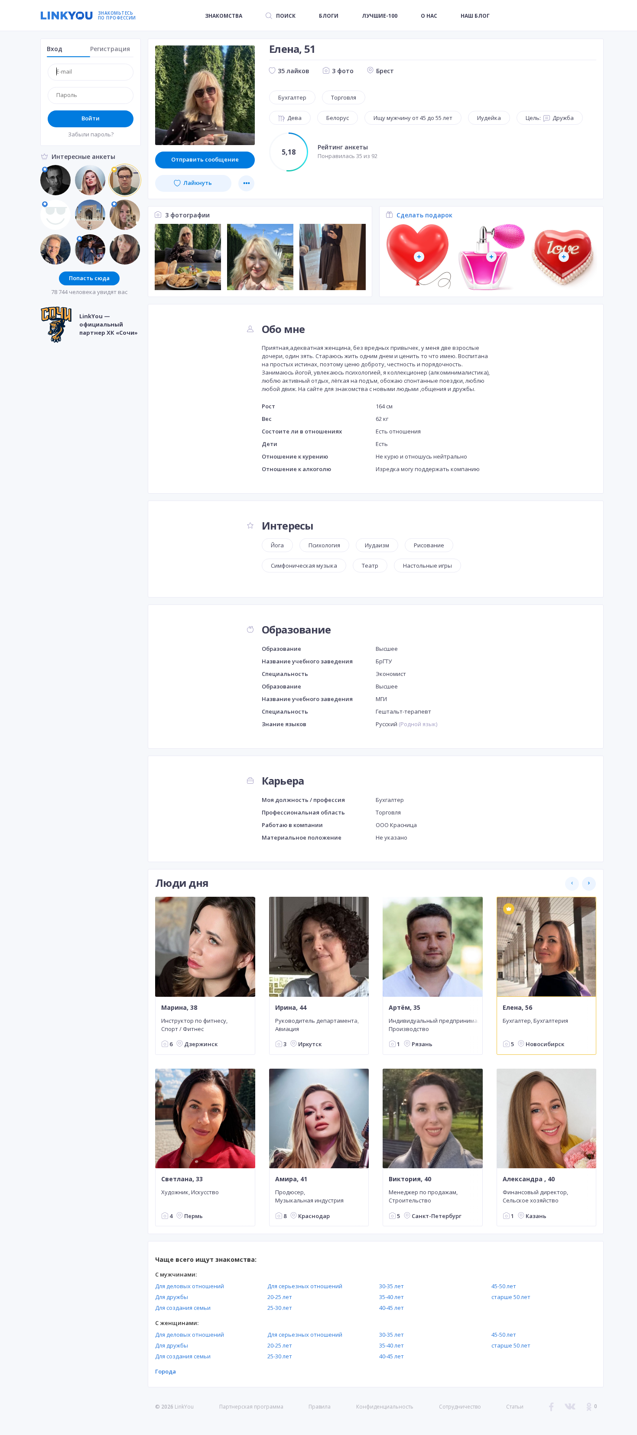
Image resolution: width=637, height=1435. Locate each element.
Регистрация (110, 49)
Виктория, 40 (410, 1179)
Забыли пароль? (91, 134)
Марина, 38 (179, 1007)
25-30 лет (279, 1308)
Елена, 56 (517, 1007)
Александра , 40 (529, 1179)
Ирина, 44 (290, 1007)
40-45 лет (391, 1308)
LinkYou (184, 1406)
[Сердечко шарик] (419, 257)
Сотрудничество (460, 1406)
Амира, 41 (291, 1179)
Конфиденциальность (384, 1406)
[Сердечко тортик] (564, 257)
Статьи (514, 1406)
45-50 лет (503, 1286)
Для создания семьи (183, 1308)
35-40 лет (391, 1297)
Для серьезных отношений (304, 1286)
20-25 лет (279, 1297)
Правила (320, 1406)
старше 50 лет (510, 1297)
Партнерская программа (251, 1406)
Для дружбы (171, 1297)
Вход (54, 49)
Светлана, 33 (182, 1179)
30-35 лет (391, 1286)
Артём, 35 (404, 1007)
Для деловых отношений (189, 1286)
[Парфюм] (491, 257)
